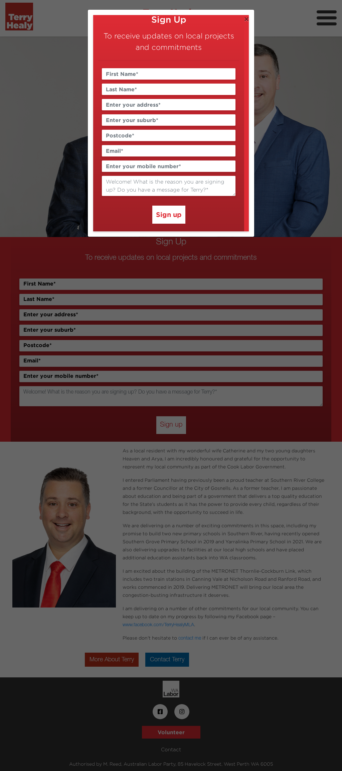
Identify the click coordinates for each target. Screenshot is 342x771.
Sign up (169, 214)
